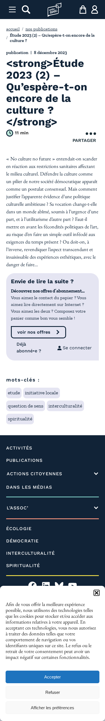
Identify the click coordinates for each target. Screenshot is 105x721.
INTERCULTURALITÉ (30, 553)
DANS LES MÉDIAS (29, 487)
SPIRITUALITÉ (23, 565)
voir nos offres (33, 332)
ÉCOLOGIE (19, 528)
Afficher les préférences (52, 707)
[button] (96, 593)
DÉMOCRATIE (22, 541)
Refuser (52, 692)
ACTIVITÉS (19, 448)
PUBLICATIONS (24, 460)
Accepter (52, 677)
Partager (84, 140)
